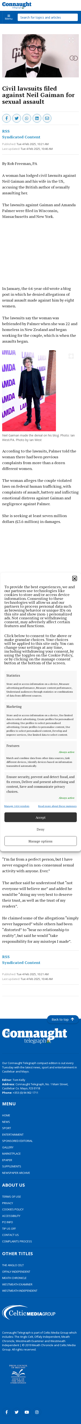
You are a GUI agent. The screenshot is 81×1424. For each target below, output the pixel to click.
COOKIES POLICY (13, 1209)
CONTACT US (10, 1235)
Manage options (40, 841)
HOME (6, 1115)
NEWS (6, 1122)
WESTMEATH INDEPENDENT (19, 1291)
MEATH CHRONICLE (14, 1278)
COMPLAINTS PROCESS (17, 1241)
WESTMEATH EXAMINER (17, 1284)
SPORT (6, 1128)
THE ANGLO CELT (13, 1265)
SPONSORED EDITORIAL (17, 1141)
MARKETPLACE (11, 1154)
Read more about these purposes (57, 806)
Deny (40, 829)
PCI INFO (7, 1222)
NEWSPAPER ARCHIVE (16, 1173)
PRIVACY (7, 1203)
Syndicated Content (21, 136)
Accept (41, 817)
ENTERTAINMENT (13, 1134)
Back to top (60, 1019)
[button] (74, 578)
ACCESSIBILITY (11, 1216)
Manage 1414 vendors (16, 806)
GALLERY (7, 1147)
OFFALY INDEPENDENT (16, 1272)
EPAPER (7, 1160)
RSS (6, 131)
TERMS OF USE (11, 1197)
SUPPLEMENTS (11, 1166)
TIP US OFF (9, 1229)
